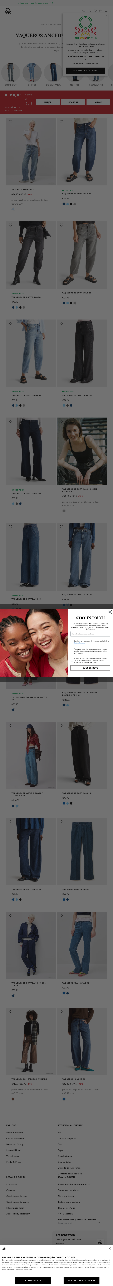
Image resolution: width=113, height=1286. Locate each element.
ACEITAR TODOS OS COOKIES (81, 1281)
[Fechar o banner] (110, 1248)
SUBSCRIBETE (90, 668)
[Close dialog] (110, 612)
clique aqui (28, 1269)
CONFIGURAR (31, 1281)
